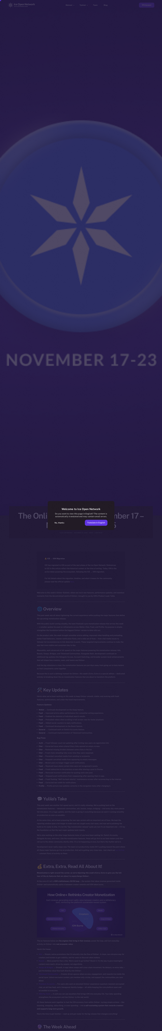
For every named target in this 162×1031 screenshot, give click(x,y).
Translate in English (96, 523)
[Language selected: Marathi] (106, 1028)
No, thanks (59, 523)
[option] (55, 1029)
